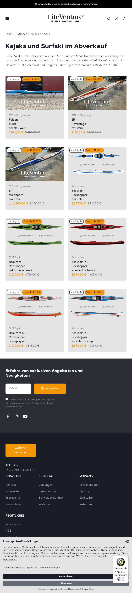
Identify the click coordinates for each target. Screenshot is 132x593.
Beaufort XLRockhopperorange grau (17, 337)
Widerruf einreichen (21, 450)
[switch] (120, 579)
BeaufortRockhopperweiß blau (80, 195)
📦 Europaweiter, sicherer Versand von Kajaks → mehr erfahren (66, 4)
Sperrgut (85, 491)
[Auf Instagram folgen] (16, 416)
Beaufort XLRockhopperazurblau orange (82, 337)
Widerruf (45, 504)
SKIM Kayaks (78, 186)
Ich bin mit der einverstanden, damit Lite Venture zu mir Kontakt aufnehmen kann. (30, 403)
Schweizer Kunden (51, 498)
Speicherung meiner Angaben (39, 400)
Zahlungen (46, 485)
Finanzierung (47, 491)
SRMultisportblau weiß (16, 195)
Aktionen (21, 34)
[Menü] (126, 558)
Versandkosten (89, 485)
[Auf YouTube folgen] (25, 416)
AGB (8, 531)
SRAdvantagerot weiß (79, 124)
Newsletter (13, 491)
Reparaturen (14, 504)
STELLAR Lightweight (20, 115)
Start (9, 34)
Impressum (13, 524)
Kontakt (11, 485)
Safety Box (86, 498)
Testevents (13, 498)
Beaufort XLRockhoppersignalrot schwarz (83, 266)
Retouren (85, 504)
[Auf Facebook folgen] (8, 416)
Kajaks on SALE (40, 34)
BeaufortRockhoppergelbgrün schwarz (21, 266)
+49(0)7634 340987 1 (20, 470)
